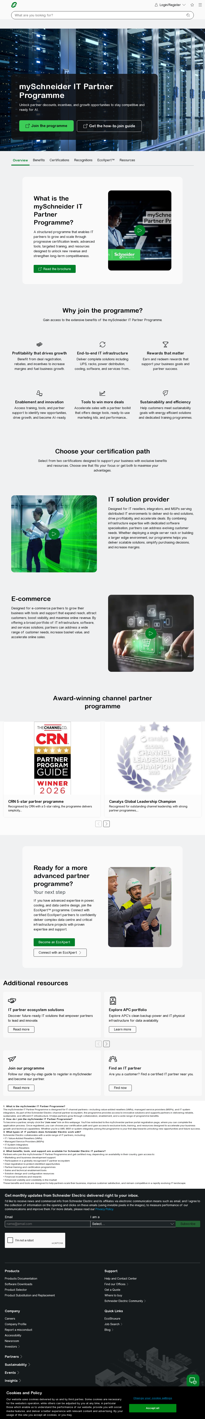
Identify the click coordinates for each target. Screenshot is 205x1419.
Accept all (152, 1408)
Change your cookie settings (152, 1398)
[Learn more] (122, 1029)
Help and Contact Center (121, 1278)
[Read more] (21, 1029)
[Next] (106, 824)
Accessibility (13, 1335)
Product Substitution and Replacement (30, 1295)
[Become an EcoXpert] (54, 942)
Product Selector (16, 1289)
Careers (10, 1318)
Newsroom (12, 1341)
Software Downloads (18, 1284)
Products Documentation (21, 1278)
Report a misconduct (18, 1329)
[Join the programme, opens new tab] (46, 126)
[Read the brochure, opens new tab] (55, 269)
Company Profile (15, 1324)
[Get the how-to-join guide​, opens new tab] (109, 126)
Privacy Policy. (104, 1209)
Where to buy (113, 1295)
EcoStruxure (112, 1318)
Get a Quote (112, 1289)
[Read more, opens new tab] (21, 1088)
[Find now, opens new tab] (120, 1088)
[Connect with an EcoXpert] (60, 953)
